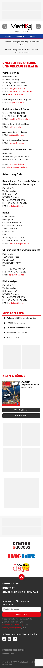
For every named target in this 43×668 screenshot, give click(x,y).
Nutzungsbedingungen (11, 628)
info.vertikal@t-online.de (20, 91)
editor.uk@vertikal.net (16, 167)
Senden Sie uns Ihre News (20, 592)
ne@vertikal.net (16, 142)
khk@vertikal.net (17, 206)
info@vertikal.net (17, 88)
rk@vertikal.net (16, 127)
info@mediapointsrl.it (19, 243)
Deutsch (25, 31)
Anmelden (21, 614)
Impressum (8, 653)
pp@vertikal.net (16, 274)
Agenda (20, 36)
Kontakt (8, 587)
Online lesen (21, 410)
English (18, 31)
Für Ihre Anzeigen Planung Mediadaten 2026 (22, 43)
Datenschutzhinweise (14, 650)
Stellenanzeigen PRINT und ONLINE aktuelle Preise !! (21, 51)
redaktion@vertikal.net (19, 119)
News (8, 36)
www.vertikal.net (16, 94)
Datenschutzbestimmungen (13, 625)
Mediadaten (21, 415)
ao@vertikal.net (16, 135)
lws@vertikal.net (16, 102)
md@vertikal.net (16, 164)
